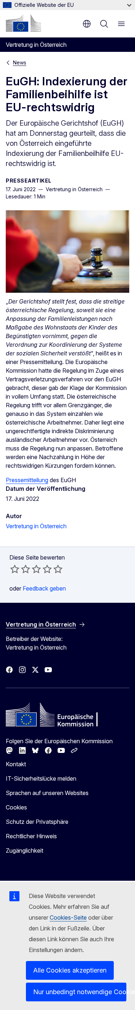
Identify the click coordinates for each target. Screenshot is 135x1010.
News (19, 62)
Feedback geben (44, 588)
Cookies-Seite (68, 917)
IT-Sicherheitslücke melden (41, 778)
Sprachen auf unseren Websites (47, 792)
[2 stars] (20, 569)
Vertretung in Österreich (36, 526)
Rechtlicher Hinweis (31, 836)
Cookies (16, 807)
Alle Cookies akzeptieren (70, 970)
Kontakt (16, 764)
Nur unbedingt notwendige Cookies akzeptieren (79, 992)
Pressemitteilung (27, 480)
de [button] (87, 24)
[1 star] (14, 569)
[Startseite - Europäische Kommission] (23, 23)
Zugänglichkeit (24, 850)
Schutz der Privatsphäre (37, 821)
